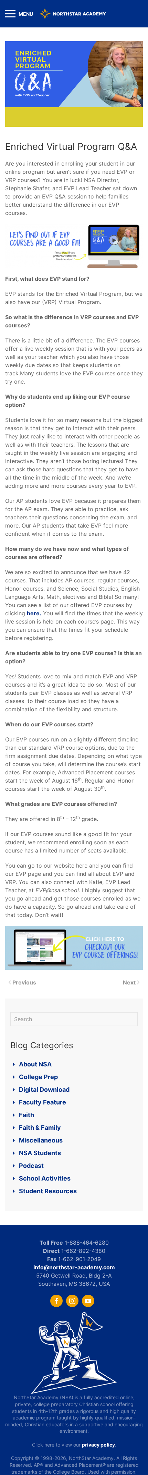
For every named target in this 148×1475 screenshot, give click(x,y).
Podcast (31, 1165)
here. (34, 613)
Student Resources (48, 1191)
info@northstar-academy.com (74, 1267)
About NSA (35, 1064)
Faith (26, 1115)
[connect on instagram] (72, 1301)
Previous (24, 982)
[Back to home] (74, 13)
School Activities (45, 1178)
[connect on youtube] (88, 1301)
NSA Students (40, 1153)
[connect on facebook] (56, 1301)
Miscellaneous (41, 1140)
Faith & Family (40, 1127)
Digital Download (44, 1089)
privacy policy (98, 1445)
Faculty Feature (42, 1102)
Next (129, 982)
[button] (19, 13)
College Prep (38, 1076)
